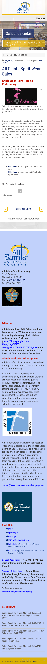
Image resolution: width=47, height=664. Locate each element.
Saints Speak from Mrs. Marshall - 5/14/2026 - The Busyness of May (23, 648)
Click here (12, 166)
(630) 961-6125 (17, 280)
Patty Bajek (8, 61)
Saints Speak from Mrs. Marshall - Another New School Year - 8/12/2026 (23, 632)
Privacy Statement (28, 660)
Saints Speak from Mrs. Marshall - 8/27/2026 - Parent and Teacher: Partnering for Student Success (23, 616)
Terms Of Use (40, 660)
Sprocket (34, 662)
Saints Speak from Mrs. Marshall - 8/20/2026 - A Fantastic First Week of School (23, 624)
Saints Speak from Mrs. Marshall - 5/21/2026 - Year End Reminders (23, 640)
